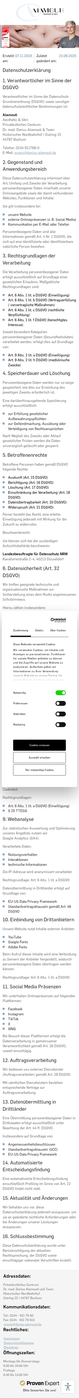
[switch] (61, 703)
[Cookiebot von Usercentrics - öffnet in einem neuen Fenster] (50, 620)
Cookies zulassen (39, 745)
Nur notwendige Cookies (39, 770)
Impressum (12, 1338)
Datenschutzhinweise (19, 1343)
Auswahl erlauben (39, 757)
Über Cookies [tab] (58, 630)
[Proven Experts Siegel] (39, 1383)
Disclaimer (11, 1347)
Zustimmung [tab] (20, 630)
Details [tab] (39, 630)
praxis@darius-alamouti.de (35, 153)
